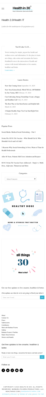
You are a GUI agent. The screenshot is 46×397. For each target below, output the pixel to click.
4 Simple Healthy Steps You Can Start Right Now (22, 111)
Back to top (38, 394)
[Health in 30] (23, 8)
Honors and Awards (8, 337)
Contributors (5, 325)
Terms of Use (25, 394)
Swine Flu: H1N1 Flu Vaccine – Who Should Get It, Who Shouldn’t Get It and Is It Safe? (21, 139)
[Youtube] (17, 370)
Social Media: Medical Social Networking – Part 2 (19, 132)
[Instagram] (12, 370)
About (3, 315)
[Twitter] (8, 370)
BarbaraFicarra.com (30, 391)
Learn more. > (10, 70)
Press (3, 320)
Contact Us (5, 318)
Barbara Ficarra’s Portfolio (10, 332)
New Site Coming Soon (13, 86)
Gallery (4, 330)
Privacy (14, 394)
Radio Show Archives (8, 335)
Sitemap (5, 394)
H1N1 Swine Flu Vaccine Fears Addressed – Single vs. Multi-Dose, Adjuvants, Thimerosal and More (23, 164)
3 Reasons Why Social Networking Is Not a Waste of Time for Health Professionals (23, 148)
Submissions (6, 322)
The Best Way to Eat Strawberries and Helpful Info (22, 104)
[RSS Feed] (21, 370)
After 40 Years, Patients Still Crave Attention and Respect (21, 156)
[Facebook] (3, 370)
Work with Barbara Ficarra (10, 327)
